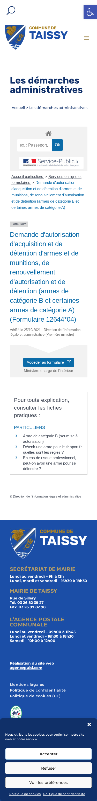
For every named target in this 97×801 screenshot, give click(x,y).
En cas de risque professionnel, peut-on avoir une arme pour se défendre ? (49, 463)
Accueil (18, 107)
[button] (90, 12)
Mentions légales (27, 685)
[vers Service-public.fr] (51, 163)
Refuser (48, 768)
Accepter (48, 753)
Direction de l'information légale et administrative (47, 496)
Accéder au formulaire (47, 362)
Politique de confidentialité (64, 794)
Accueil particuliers (27, 176)
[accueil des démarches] (49, 133)
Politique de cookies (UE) (35, 696)
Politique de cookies (25, 794)
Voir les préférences (48, 782)
